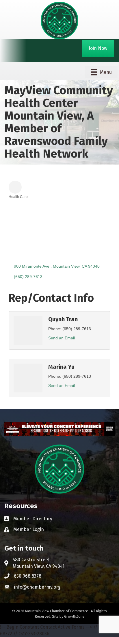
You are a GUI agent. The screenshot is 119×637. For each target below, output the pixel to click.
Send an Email (61, 338)
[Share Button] (15, 187)
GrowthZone (74, 616)
